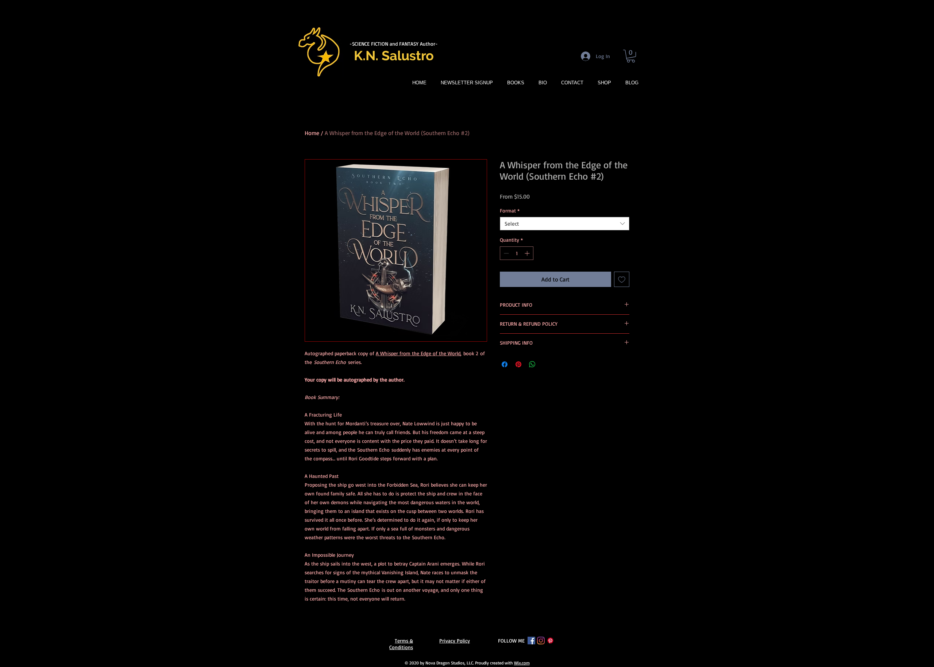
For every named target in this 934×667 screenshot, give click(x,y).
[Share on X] (546, 364)
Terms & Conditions (401, 643)
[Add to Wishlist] (621, 279)
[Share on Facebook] (504, 364)
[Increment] (527, 253)
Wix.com (522, 663)
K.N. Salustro (394, 55)
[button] (630, 56)
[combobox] (564, 224)
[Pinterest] (550, 640)
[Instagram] (541, 640)
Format (510, 210)
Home (312, 133)
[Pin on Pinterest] (518, 364)
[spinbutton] (516, 253)
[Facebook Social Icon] (531, 640)
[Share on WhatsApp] (532, 364)
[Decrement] (505, 253)
